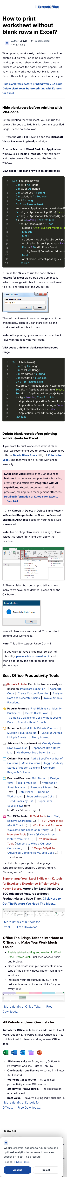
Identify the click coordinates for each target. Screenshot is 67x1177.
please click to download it (33, 656)
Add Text (53, 816)
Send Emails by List (21, 801)
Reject (46, 1169)
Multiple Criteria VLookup (42, 728)
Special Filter (15, 805)
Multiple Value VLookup (21, 732)
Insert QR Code (37, 834)
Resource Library (41, 787)
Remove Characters (19, 820)
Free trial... (13, 501)
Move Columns (31, 763)
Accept (17, 1169)
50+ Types (52, 820)
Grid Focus (38, 778)
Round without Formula (32, 722)
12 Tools (38, 816)
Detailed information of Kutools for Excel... (31, 496)
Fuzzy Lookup (40, 737)
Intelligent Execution (32, 688)
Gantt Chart (15, 825)
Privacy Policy (21, 1161)
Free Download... (28, 927)
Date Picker (26, 792)
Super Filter (45, 801)
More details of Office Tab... (22, 1006)
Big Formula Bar (27, 782)
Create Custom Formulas (33, 693)
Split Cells (47, 852)
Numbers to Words (27, 843)
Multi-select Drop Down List (34, 752)
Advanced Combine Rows (24, 852)
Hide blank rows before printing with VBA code (32, 84)
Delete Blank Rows (36, 713)
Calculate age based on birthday (28, 829)
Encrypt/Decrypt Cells (40, 796)
